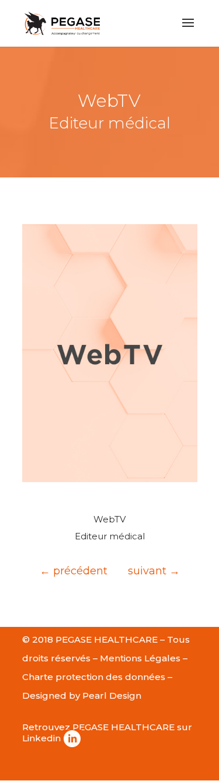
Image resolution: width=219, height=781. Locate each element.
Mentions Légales (140, 658)
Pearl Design (111, 695)
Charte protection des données (93, 676)
